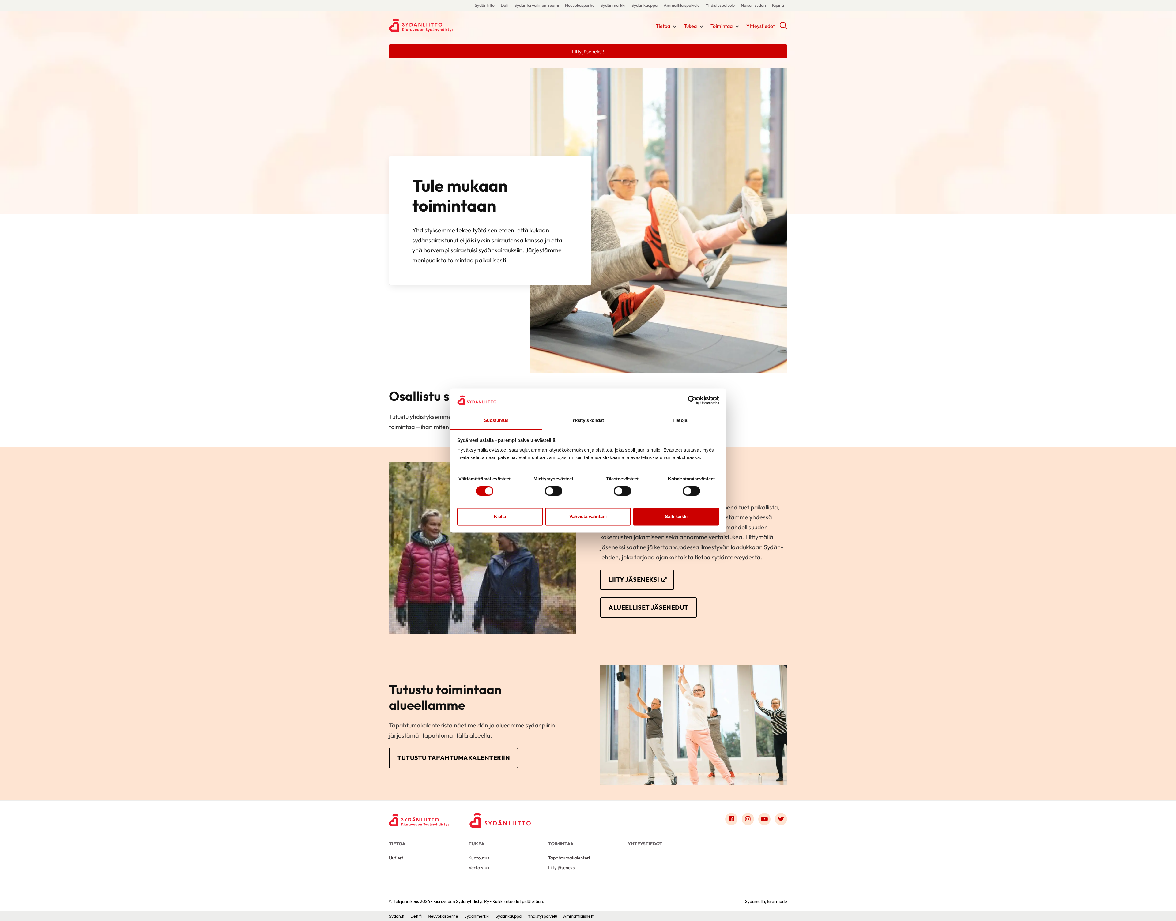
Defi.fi (416, 916)
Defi (504, 5)
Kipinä (778, 5)
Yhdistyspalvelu (720, 5)
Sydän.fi (396, 916)
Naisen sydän (753, 5)
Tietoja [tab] (680, 420)
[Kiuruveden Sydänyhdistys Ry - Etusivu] (419, 820)
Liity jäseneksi (634, 579)
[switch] (553, 491)
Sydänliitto (485, 5)
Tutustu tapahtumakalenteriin (453, 757)
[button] (783, 27)
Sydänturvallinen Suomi (536, 5)
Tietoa (663, 26)
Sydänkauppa (644, 5)
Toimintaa (721, 26)
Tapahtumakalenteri (569, 858)
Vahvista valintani (588, 516)
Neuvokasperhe (579, 5)
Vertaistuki (479, 867)
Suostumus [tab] (496, 420)
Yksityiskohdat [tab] (588, 420)
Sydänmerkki (613, 5)
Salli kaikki (676, 516)
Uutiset (396, 858)
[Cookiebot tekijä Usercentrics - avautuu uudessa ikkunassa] (692, 400)
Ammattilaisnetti (578, 916)
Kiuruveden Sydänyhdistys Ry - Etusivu (438, 25)
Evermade (777, 901)
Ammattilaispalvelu (681, 5)
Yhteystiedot (760, 26)
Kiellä (500, 516)
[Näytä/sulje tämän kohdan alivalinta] (675, 27)
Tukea (690, 26)
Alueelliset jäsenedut (648, 607)
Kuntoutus (479, 858)
